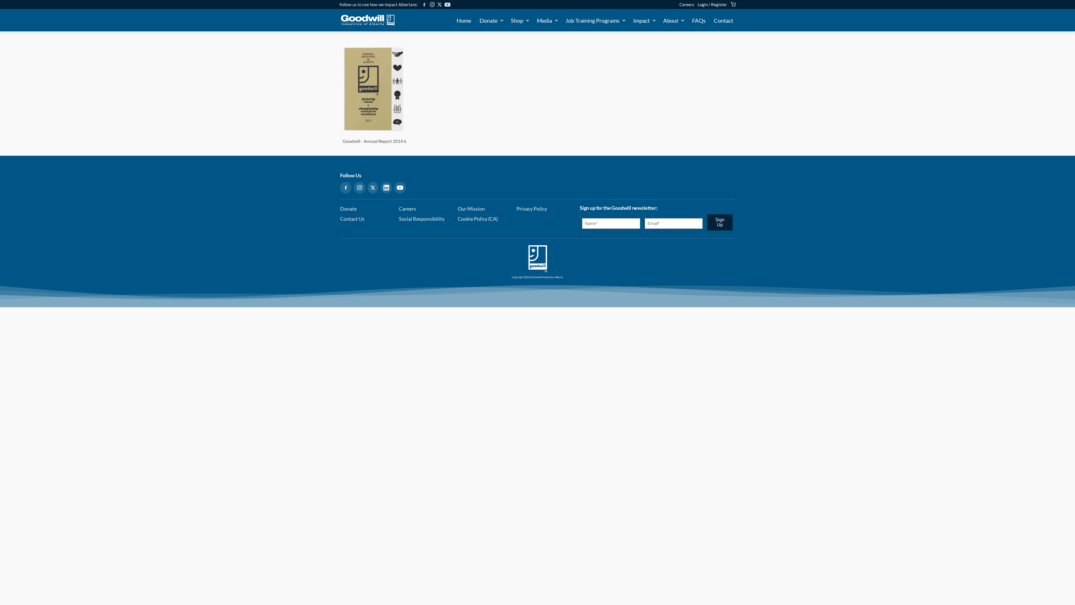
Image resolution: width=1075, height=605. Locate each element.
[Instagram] (432, 4)
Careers (686, 4)
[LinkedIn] (386, 188)
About (670, 20)
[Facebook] (424, 4)
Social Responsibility (422, 219)
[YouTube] (447, 5)
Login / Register (712, 4)
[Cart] (733, 4)
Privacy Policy (532, 209)
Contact (723, 20)
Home (464, 20)
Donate (488, 20)
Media (544, 20)
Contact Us (352, 219)
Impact (641, 20)
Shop (517, 20)
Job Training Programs (592, 20)
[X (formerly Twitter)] (439, 4)
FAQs (699, 20)
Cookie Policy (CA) (478, 219)
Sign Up (720, 222)
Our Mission (471, 209)
